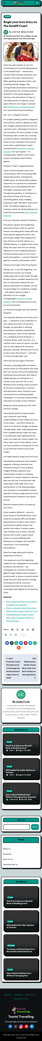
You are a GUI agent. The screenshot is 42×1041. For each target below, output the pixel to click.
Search (21, 820)
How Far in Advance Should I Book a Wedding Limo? (19, 746)
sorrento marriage (27, 39)
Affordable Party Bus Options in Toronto (20, 771)
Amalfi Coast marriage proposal (21, 107)
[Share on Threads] (16, 635)
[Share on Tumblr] (11, 635)
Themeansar (21, 1038)
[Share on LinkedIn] (23, 630)
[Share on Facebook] (12, 630)
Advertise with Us (10, 865)
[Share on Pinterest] (33, 630)
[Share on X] (17, 630)
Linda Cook (16, 32)
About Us (7, 849)
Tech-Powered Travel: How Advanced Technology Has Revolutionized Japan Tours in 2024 (13, 668)
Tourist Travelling (21, 1017)
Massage (11, 945)
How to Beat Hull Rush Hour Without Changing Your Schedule (21, 795)
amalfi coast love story (16, 36)
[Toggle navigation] (4, 3)
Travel (7, 16)
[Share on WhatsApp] (28, 630)
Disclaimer (7, 854)
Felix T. (12, 750)
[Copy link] (23, 635)
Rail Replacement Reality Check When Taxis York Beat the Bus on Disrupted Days (20, 618)
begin (28, 36)
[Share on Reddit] (6, 635)
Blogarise (33, 1035)
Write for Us (8, 859)
